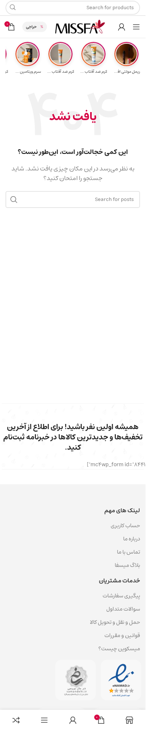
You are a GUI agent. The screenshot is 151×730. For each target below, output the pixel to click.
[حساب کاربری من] (121, 26)
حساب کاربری (125, 526)
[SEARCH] (13, 199)
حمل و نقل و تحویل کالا (114, 622)
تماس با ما (128, 552)
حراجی (31, 26)
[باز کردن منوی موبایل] (136, 26)
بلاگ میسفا (127, 565)
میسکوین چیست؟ (119, 649)
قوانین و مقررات (122, 635)
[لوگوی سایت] (80, 27)
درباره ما (131, 539)
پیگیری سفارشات (121, 596)
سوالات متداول (123, 609)
